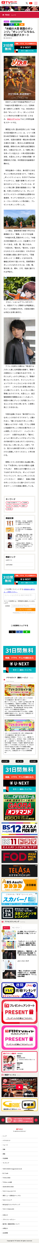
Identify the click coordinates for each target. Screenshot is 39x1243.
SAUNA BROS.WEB (8, 1187)
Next (36, 1120)
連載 (4, 1154)
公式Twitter (9, 565)
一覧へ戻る (19, 761)
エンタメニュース (16, 21)
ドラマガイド (6, 1140)
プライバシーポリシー (9, 1219)
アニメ (6, 21)
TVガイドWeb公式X (8, 1209)
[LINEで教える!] (16, 24)
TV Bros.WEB (6, 1178)
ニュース (5, 1145)
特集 (4, 1149)
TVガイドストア (7, 1200)
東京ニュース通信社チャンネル (12, 1195)
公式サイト (9, 560)
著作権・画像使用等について (11, 1224)
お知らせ (5, 1215)
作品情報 (5, 1158)
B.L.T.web (5, 1173)
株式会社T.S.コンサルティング (11, 1204)
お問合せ (5, 1228)
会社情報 (5, 1233)
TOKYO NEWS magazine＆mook (12, 1169)
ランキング (6, 1163)
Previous (3, 1120)
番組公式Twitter (13, 119)
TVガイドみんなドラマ (9, 1191)
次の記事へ (33, 761)
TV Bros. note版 (7, 1182)
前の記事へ (5, 761)
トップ (4, 1136)
